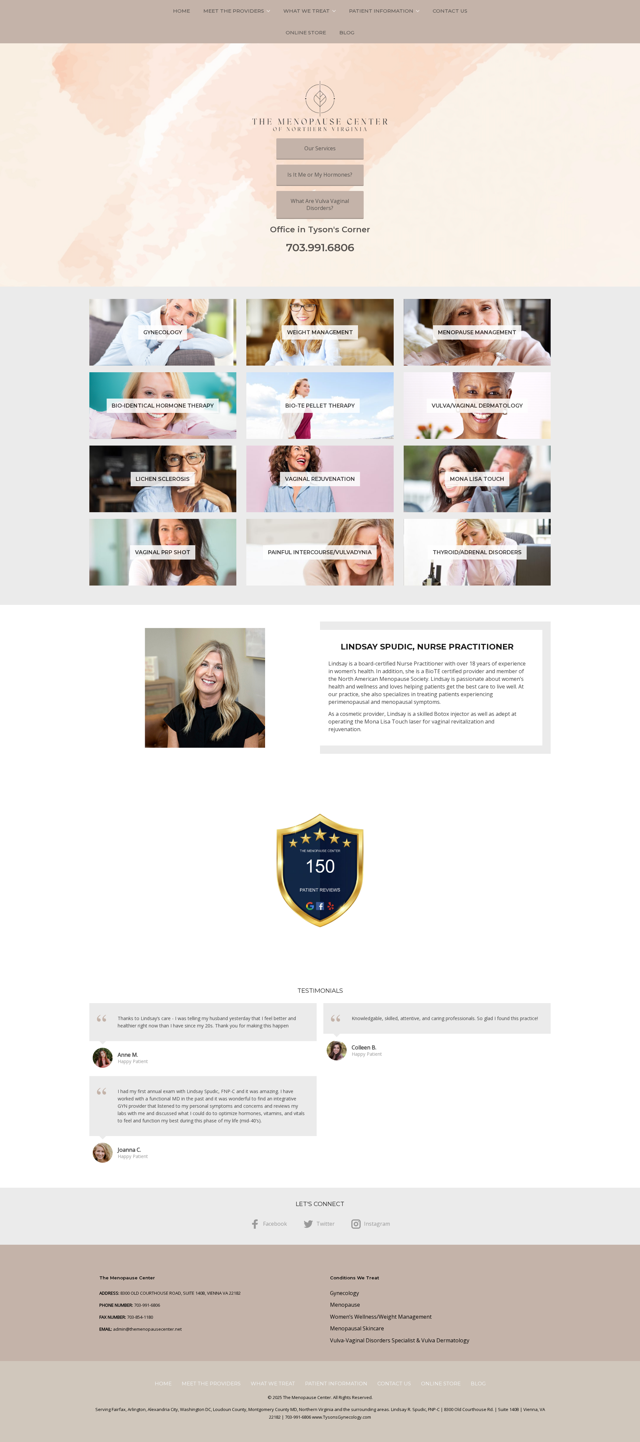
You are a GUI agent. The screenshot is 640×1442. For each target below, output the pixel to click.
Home (181, 11)
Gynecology (344, 1293)
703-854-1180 (140, 1317)
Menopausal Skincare (357, 1328)
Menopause (345, 1304)
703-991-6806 (147, 1305)
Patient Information (381, 11)
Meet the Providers (233, 11)
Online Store (306, 32)
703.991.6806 (320, 247)
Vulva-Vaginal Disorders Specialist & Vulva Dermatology (399, 1340)
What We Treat (306, 11)
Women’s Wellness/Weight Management (381, 1316)
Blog (346, 32)
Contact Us (450, 11)
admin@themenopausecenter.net (147, 1329)
